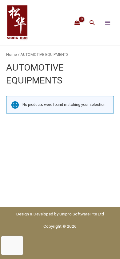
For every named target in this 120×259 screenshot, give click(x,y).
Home (11, 54)
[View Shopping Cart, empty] (77, 22)
